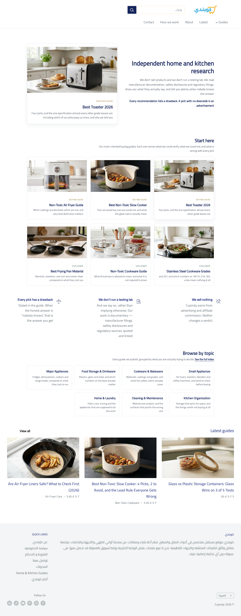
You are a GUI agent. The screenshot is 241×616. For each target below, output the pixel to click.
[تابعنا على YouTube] (22, 603)
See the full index (204, 359)
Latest (203, 22)
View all (24, 431)
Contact (149, 22)
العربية (222, 595)
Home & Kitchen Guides (32, 573)
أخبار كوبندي (40, 579)
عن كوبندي (40, 542)
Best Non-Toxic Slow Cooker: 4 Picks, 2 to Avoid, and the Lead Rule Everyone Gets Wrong (124, 490)
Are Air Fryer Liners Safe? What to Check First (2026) (43, 487)
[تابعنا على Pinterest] (29, 603)
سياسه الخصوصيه (36, 548)
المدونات (42, 566)
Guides (223, 22)
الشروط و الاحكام (36, 554)
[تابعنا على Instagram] (36, 603)
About (189, 22)
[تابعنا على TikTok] (16, 603)
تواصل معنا (40, 560)
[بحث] (132, 10)
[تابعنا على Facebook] (43, 603)
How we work (169, 22)
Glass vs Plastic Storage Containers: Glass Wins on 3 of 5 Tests (201, 487)
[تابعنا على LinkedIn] (9, 603)
